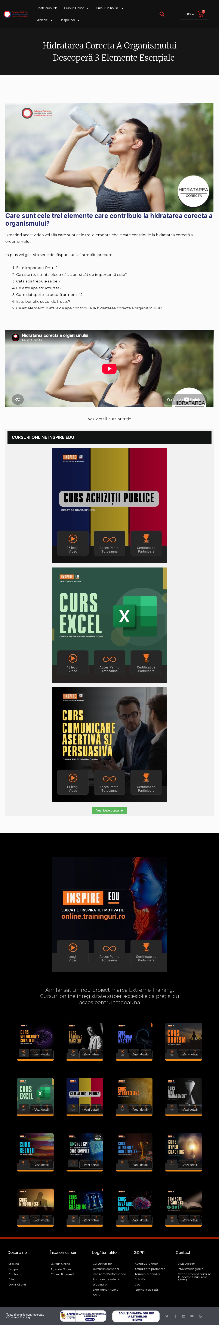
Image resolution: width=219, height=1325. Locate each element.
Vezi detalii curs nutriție (109, 419)
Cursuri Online (74, 8)
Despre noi (67, 20)
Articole (42, 20)
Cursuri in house (107, 8)
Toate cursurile (47, 8)
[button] (162, 14)
